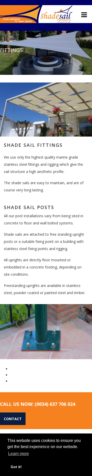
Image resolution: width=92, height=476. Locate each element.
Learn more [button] (18, 453)
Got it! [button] (16, 467)
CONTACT (13, 418)
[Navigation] (84, 14)
